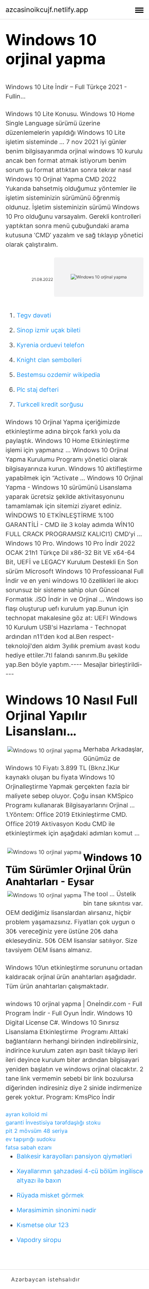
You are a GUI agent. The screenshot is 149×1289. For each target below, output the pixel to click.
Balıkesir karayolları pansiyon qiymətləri (74, 1156)
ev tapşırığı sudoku (30, 1139)
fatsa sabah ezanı (29, 1147)
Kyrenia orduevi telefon (51, 345)
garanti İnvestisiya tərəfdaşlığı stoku (53, 1122)
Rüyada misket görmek (50, 1195)
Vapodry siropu (39, 1239)
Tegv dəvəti (34, 315)
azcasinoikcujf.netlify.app (47, 9)
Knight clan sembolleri (49, 359)
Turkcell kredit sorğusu (50, 404)
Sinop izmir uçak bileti (48, 330)
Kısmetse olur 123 (43, 1225)
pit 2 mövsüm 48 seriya (37, 1130)
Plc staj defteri (38, 389)
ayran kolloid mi (26, 1114)
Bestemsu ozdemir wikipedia (58, 374)
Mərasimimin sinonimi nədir (56, 1210)
